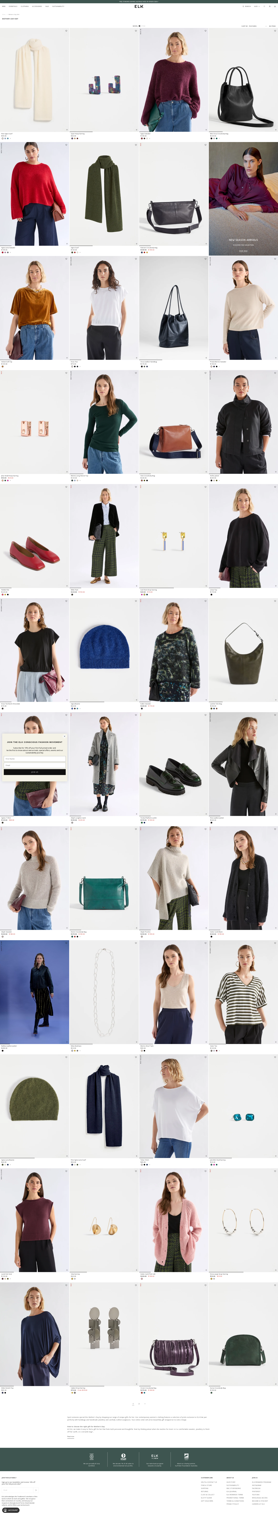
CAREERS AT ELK (258, 1504)
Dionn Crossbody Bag (78, 932)
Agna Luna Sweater (8, 248)
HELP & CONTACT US (209, 1482)
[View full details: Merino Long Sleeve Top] (104, 422)
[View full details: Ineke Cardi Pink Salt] (173, 1220)
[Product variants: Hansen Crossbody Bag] (206, 243)
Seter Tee (213, 1046)
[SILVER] (214, 138)
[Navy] (2, 1393)
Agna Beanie (75, 704)
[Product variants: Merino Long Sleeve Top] (136, 471)
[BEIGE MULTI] (75, 138)
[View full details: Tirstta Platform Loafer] (173, 764)
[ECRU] (147, 138)
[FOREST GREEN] (5, 480)
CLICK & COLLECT (207, 1495)
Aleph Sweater (6, 932)
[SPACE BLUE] (77, 366)
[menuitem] (3, 6)
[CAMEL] (5, 1279)
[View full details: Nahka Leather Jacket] (34, 992)
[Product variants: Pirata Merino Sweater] (276, 358)
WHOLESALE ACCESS (259, 1498)
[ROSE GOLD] (2, 480)
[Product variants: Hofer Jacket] (276, 471)
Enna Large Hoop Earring (219, 1274)
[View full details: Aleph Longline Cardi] (104, 764)
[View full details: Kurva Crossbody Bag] (243, 1334)
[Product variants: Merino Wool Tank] (206, 1042)
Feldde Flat (5, 590)
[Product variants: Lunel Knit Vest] (67, 1270)
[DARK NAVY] (144, 822)
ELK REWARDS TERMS (235, 1495)
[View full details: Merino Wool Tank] (173, 992)
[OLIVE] (144, 480)
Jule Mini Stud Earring (217, 1160)
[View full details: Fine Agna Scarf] (34, 80)
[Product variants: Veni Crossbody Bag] (206, 471)
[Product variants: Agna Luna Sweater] (67, 243)
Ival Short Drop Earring (149, 590)
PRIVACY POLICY (233, 1504)
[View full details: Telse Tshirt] (173, 1106)
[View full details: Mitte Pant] (104, 536)
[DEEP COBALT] (72, 708)
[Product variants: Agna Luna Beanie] (67, 1156)
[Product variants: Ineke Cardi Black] (276, 928)
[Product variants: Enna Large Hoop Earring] (276, 1270)
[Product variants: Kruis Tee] (136, 358)
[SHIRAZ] (2, 1279)
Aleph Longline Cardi (78, 818)
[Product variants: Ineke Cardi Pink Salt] (206, 1270)
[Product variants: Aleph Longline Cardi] (136, 814)
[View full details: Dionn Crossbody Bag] (104, 878)
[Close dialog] (64, 736)
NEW (3, 6)
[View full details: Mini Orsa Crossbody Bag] (243, 80)
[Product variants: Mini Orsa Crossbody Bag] (276, 129)
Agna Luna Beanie (7, 1160)
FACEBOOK (256, 1488)
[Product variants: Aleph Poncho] (206, 928)
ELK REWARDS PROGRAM (261, 1482)
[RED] (2, 594)
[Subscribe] (36, 1490)
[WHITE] (72, 366)
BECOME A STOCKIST (260, 1501)
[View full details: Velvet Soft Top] (34, 308)
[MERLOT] (142, 138)
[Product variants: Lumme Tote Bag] (276, 700)
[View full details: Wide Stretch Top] (34, 1334)
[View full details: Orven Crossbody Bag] (173, 1334)
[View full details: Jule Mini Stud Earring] (243, 1106)
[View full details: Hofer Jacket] (243, 422)
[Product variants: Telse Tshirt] (206, 1156)
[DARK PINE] (72, 480)
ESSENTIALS (13, 6)
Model (135, 26)
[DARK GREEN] (142, 822)
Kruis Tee (74, 362)
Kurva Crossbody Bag (218, 1388)
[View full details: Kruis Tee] (104, 308)
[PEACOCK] (211, 1164)
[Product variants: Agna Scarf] (136, 243)
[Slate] (147, 366)
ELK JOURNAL (232, 1491)
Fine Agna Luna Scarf (78, 1160)
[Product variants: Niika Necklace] (136, 1042)
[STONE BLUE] (8, 138)
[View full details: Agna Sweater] (173, 80)
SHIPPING (204, 1488)
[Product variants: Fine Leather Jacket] (276, 814)
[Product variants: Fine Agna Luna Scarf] (136, 1156)
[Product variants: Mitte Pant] (136, 586)
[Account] (270, 6)
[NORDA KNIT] (142, 708)
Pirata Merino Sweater (218, 362)
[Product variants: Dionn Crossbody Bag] (136, 928)
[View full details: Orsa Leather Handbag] (173, 308)
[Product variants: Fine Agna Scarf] (67, 129)
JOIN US (34, 772)
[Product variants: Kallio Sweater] (206, 700)
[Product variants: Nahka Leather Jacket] (67, 1042)
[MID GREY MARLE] (8, 252)
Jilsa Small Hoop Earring (9, 476)
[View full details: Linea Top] (243, 536)
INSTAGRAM (256, 1485)
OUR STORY (231, 1482)
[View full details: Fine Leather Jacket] (243, 764)
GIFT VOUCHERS (207, 1501)
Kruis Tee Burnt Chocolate (10, 704)
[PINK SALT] (142, 1279)
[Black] (142, 366)
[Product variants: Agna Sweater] (206, 129)
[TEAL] (147, 594)
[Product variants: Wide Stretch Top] (67, 1384)
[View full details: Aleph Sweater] (34, 878)
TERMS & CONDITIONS (235, 1501)
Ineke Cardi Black (216, 932)
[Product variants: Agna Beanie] (136, 700)
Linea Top (213, 590)
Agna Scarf (75, 248)
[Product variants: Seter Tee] (276, 1042)
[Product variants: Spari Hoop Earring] (136, 129)
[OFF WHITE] (2, 138)
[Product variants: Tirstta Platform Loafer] (206, 814)
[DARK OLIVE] (72, 252)
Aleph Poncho (145, 932)
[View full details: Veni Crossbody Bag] (173, 422)
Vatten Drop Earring (78, 1388)
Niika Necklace (76, 1046)
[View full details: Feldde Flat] (34, 536)
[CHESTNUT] (144, 138)
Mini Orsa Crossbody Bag (219, 134)
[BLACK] (211, 138)
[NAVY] (142, 252)
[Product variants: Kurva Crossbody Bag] (276, 1384)
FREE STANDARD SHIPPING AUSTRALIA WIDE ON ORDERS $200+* (139, 1)
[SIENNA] (216, 708)
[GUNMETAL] (77, 1050)
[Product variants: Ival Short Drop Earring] (206, 586)
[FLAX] (211, 366)
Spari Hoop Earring (77, 134)
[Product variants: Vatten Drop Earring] (136, 1384)
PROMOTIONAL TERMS (235, 1498)
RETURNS (204, 1491)
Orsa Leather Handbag (149, 362)
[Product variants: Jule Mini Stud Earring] (276, 1156)
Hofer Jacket (214, 476)
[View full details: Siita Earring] (104, 1220)
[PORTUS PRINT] (72, 594)
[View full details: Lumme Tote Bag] (243, 650)
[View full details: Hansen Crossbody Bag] (173, 194)
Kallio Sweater (146, 704)
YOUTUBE (255, 1495)
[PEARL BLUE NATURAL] (214, 1050)
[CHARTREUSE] (144, 594)
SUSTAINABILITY (233, 1485)
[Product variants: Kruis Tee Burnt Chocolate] (67, 700)
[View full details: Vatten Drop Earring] (104, 1334)
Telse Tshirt (145, 1160)
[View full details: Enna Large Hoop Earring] (243, 1220)
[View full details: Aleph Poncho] (173, 878)
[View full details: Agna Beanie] (104, 650)
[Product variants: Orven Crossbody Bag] (206, 1384)
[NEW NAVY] (214, 366)
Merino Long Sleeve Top (79, 476)
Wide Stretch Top (7, 1388)
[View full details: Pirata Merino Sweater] (243, 308)
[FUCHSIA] (8, 480)
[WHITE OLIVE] (211, 1050)
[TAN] (142, 480)
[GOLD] (147, 252)
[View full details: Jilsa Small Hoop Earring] (34, 422)
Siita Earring (75, 1274)
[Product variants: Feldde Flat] (67, 586)
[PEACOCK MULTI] (72, 138)
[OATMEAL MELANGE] (2, 936)
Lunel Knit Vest (6, 1274)
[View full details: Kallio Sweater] (173, 650)
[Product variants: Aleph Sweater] (67, 928)
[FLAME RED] (2, 252)
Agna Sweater (146, 134)
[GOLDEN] (2, 366)
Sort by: (245, 26)
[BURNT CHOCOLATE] (2, 708)
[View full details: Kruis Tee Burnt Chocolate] (34, 650)
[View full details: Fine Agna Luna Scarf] (104, 1106)
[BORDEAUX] (144, 252)
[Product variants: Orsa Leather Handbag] (206, 358)
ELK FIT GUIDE (206, 1498)
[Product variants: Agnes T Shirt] (67, 814)
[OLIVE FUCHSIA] (216, 1050)
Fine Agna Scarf (6, 134)
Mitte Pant (74, 590)
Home (4, 14)
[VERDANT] (216, 138)
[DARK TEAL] (144, 1393)
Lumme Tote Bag (216, 704)
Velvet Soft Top (6, 362)
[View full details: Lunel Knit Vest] (34, 1220)
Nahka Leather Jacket (9, 1046)
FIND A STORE (206, 1485)
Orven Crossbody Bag (148, 1388)
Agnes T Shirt (6, 818)
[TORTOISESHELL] (77, 138)
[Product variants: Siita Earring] (136, 1270)
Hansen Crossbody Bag (149, 248)
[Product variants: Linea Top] (276, 586)
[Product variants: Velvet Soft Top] (67, 358)
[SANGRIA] (75, 252)
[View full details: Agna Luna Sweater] (34, 194)
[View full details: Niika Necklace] (104, 992)
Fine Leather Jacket (217, 818)
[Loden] (144, 366)
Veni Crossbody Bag (148, 476)
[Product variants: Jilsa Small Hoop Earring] (67, 471)
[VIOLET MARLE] (5, 252)
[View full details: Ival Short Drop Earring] (173, 536)
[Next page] (144, 1403)
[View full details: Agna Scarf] (104, 194)
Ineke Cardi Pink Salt (148, 1274)
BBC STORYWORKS (234, 1488)
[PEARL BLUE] (5, 138)
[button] (67, 30)
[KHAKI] (8, 1279)
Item (143, 26)
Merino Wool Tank (147, 1046)
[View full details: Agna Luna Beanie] (34, 1106)
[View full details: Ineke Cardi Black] (243, 878)
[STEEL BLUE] (8, 1164)
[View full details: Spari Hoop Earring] (104, 80)
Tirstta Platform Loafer (149, 818)
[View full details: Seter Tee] (243, 992)
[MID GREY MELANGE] (72, 822)
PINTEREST (256, 1491)
